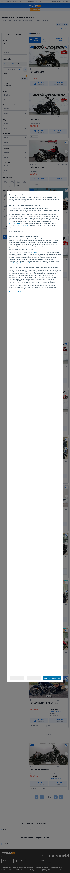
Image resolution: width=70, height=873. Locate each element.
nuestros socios (35, 252)
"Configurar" (16, 263)
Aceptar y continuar (52, 678)
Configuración (34, 678)
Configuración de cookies (22, 225)
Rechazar (17, 678)
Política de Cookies (15, 223)
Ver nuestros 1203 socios (17, 292)
